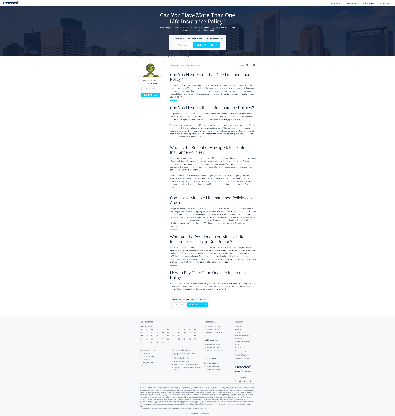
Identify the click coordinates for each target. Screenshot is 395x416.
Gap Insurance (146, 359)
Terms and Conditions (242, 359)
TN (184, 339)
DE (179, 329)
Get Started (204, 44)
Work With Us (239, 332)
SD (179, 339)
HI (195, 329)
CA (163, 329)
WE (152, 342)
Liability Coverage (147, 363)
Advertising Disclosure (242, 335)
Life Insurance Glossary (211, 366)
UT (195, 339)
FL (184, 329)
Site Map (237, 345)
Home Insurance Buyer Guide (213, 332)
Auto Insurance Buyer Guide (181, 350)
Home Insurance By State (212, 326)
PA (163, 339)
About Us (238, 329)
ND (168, 336)
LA (173, 332)
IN (157, 332)
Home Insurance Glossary (212, 329)
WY (168, 342)
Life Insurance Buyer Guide (212, 369)
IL (151, 332)
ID (146, 332)
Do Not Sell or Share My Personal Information (242, 354)
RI (168, 339)
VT (147, 342)
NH (179, 336)
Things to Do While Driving (182, 358)
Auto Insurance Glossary (148, 350)
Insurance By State (146, 326)
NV (195, 336)
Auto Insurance (335, 3)
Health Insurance (368, 3)
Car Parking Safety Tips (181, 361)
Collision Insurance (148, 356)
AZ (157, 329)
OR (158, 339)
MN (141, 336)
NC (163, 336)
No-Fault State (146, 353)
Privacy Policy (239, 348)
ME (190, 332)
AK (141, 329)
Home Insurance (351, 3)
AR (152, 329)
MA (179, 332)
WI (157, 342)
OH (147, 339)
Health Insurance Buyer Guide (213, 351)
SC (173, 339)
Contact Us (238, 326)
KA (163, 332)
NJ (184, 336)
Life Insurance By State (211, 363)
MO (147, 336)
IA (141, 332)
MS (152, 336)
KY (168, 332)
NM (190, 336)
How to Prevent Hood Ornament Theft (186, 364)
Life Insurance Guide (151, 57)
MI (195, 332)
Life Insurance (384, 3)
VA (141, 342)
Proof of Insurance (148, 366)
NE (174, 336)
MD (185, 332)
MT (158, 336)
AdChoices (238, 338)
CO (168, 329)
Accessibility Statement (242, 342)
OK (152, 339)
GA (190, 329)
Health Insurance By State (212, 344)
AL (147, 329)
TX (190, 339)
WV (163, 342)
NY (141, 339)
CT (173, 329)
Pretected (141, 57)
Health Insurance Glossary (212, 348)
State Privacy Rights (241, 351)
